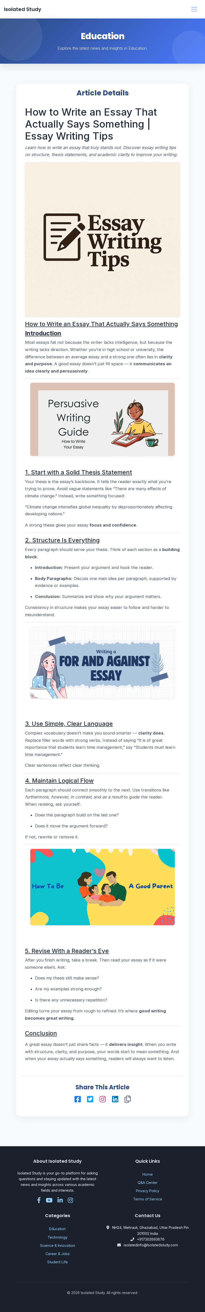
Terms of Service (147, 1199)
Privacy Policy (147, 1191)
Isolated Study (22, 9)
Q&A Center (148, 1182)
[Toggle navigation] (194, 9)
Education (57, 1229)
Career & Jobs (58, 1254)
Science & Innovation (57, 1245)
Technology (58, 1237)
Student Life (57, 1262)
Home (147, 1174)
